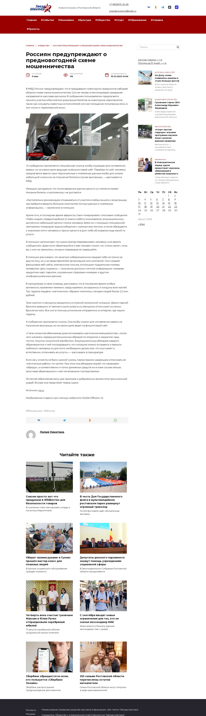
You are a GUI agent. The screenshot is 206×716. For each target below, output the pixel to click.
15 (169, 203)
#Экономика (66, 20)
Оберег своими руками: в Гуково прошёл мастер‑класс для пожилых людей (48, 561)
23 (175, 206)
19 (151, 206)
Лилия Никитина (52, 432)
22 (169, 206)
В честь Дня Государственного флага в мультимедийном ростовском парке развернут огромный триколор (101, 501)
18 (145, 206)
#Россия (50, 411)
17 (139, 206)
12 (151, 203)
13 (157, 203)
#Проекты (33, 29)
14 (163, 203)
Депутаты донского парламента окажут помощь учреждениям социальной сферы (102, 561)
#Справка (157, 20)
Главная (32, 20)
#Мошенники (34, 411)
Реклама (30, 714)
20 (157, 206)
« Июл (141, 224)
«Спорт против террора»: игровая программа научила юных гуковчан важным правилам (166, 135)
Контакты (31, 710)
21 (163, 206)
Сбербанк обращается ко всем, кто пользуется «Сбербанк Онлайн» (47, 680)
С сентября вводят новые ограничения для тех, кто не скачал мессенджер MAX (99, 618)
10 (139, 203)
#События (47, 20)
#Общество (102, 20)
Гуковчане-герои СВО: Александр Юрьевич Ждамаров (167, 105)
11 (145, 203)
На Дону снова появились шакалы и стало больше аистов (167, 78)
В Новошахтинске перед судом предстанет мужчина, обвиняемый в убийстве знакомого (167, 168)
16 (175, 203)
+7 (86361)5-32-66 (119, 4)
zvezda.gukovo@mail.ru (122, 11)
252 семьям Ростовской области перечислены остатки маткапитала (102, 680)
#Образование (137, 20)
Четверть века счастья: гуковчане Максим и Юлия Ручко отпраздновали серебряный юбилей (49, 620)
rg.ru (41, 390)
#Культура (84, 20)
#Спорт (119, 20)
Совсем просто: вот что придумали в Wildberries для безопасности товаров (45, 500)
